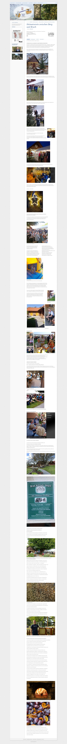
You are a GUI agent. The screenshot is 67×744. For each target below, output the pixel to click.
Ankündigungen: (33, 39)
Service (43, 739)
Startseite (24, 739)
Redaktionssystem (29, 739)
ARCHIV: (37, 39)
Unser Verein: (42, 39)
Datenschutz (39, 739)
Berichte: (28, 39)
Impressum (34, 739)
